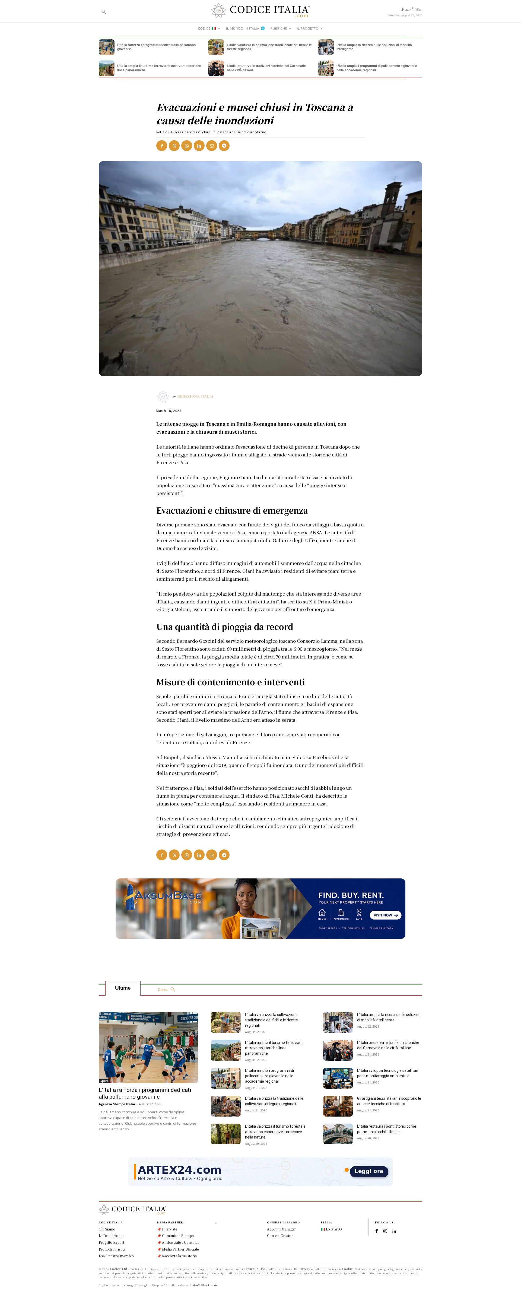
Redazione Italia (195, 396)
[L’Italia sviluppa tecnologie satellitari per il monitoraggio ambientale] (338, 1078)
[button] (104, 12)
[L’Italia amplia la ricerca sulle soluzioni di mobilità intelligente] (326, 47)
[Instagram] (385, 1231)
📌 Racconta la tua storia (177, 1256)
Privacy (304, 1269)
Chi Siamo (107, 1229)
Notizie (161, 132)
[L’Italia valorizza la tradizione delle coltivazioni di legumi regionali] (226, 1106)
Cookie (347, 1269)
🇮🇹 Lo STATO (331, 1229)
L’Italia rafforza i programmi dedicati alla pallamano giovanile (145, 1093)
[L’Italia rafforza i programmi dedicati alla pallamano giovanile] (107, 47)
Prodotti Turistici (112, 1249)
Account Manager (281, 1229)
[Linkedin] (199, 145)
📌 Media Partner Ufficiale (178, 1249)
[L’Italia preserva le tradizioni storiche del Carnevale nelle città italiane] (216, 68)
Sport (104, 1081)
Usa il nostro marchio (116, 1256)
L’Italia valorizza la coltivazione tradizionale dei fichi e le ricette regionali (271, 1020)
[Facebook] (161, 145)
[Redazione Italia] (164, 396)
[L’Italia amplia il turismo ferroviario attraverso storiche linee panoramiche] (107, 68)
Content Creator (280, 1235)
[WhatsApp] (186, 145)
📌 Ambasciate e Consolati (178, 1242)
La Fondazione (110, 1235)
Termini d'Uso (255, 1269)
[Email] (211, 145)
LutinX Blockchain (204, 1285)
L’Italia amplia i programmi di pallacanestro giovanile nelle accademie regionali (269, 1075)
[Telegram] (224, 145)
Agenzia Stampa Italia (117, 1104)
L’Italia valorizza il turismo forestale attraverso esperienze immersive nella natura (275, 1131)
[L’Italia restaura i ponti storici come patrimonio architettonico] (338, 1134)
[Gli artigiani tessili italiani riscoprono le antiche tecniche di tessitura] (338, 1106)
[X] (174, 145)
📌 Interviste (167, 1229)
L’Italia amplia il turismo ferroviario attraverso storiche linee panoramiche (274, 1048)
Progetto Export (111, 1242)
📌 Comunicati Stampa (175, 1235)
